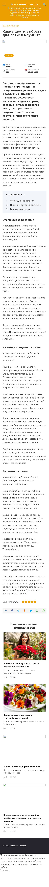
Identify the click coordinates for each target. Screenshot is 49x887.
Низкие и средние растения (25, 205)
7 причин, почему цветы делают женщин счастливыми (22, 665)
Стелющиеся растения (22, 201)
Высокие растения (20, 209)
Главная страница (11, 26)
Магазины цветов (24, 4)
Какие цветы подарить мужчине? (22, 766)
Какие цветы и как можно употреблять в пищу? (18, 716)
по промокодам (22, 86)
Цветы (9, 55)
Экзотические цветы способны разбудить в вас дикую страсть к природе (22, 818)
